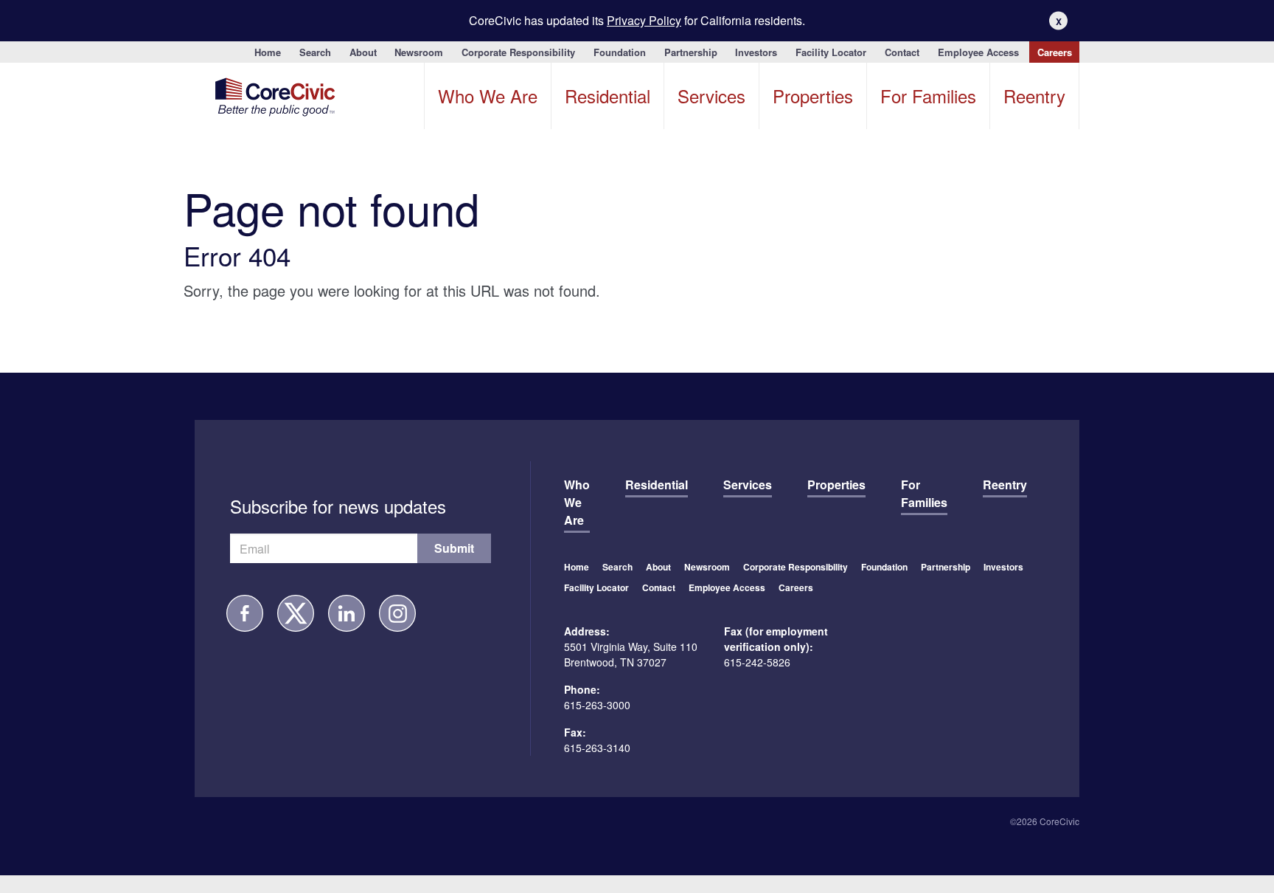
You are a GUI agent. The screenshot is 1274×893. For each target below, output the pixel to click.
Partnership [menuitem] (690, 52)
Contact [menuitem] (902, 52)
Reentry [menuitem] (1034, 95)
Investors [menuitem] (756, 52)
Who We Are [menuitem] (487, 95)
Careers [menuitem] (1054, 52)
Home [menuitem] (267, 52)
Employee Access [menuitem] (978, 52)
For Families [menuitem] (928, 95)
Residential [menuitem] (607, 95)
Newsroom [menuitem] (418, 52)
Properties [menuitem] (813, 95)
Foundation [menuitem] (620, 52)
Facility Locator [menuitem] (831, 52)
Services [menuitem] (711, 95)
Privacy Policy (644, 20)
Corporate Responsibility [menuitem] (518, 52)
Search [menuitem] (315, 52)
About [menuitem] (363, 52)
